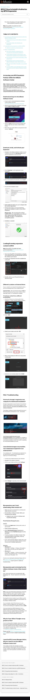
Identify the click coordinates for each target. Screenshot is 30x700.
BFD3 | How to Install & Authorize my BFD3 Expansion (13, 668)
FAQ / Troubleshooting (10, 49)
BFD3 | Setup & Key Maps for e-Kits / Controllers (12, 674)
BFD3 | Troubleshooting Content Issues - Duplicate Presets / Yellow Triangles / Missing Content (15, 688)
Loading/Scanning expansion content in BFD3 (15, 46)
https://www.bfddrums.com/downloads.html (14, 103)
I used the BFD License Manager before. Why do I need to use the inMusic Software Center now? (17, 68)
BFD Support (3, 6)
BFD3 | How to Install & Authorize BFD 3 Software (13, 665)
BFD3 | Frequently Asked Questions (10, 671)
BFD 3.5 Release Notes (7, 679)
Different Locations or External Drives (15, 47)
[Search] (27, 14)
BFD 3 (8, 6)
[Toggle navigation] (27, 2)
